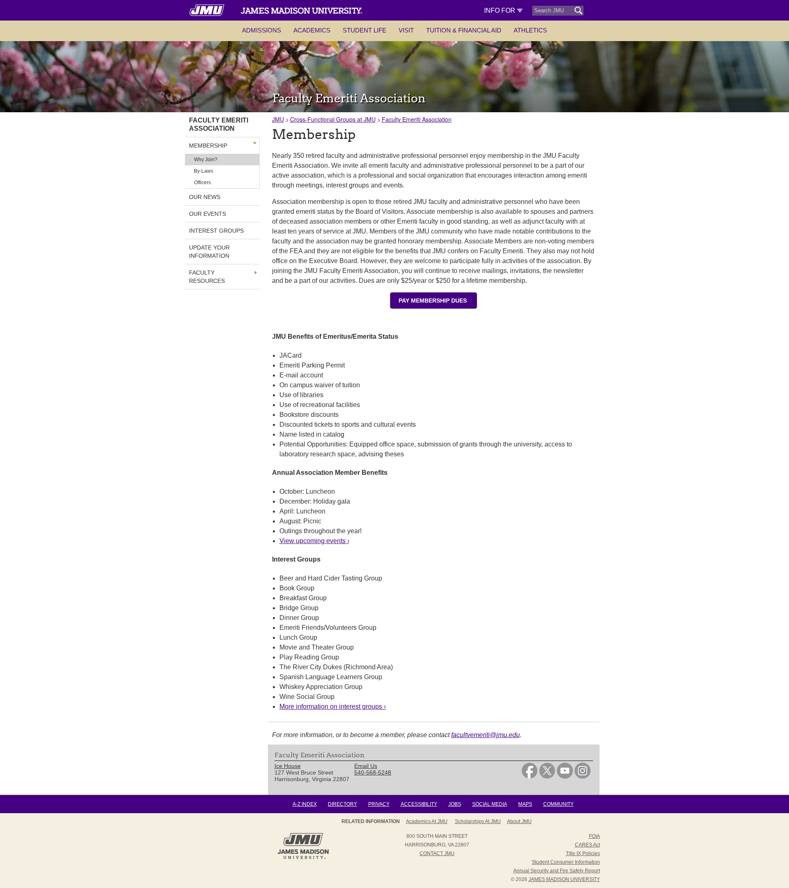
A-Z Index (305, 804)
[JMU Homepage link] (303, 858)
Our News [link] (204, 197)
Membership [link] (208, 145)
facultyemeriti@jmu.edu (485, 734)
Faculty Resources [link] (207, 276)
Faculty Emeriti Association (417, 119)
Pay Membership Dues (433, 300)
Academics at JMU (427, 821)
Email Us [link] (365, 766)
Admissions (261, 30)
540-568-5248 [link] (372, 772)
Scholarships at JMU (478, 821)
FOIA (594, 836)
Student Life (364, 30)
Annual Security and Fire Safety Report (556, 871)
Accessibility (419, 804)
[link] (529, 776)
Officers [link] (202, 182)
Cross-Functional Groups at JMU (333, 119)
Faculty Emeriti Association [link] (218, 124)
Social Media (489, 804)
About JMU (519, 821)
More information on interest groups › (332, 706)
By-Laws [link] (203, 171)
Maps (525, 804)
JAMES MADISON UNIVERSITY (564, 879)
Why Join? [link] (205, 159)
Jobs (454, 804)
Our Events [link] (207, 213)
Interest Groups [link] (216, 230)
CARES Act (587, 845)
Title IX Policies (583, 853)
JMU (278, 119)
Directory (342, 804)
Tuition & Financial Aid (463, 30)
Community (558, 804)
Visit (406, 30)
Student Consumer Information (566, 862)
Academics (311, 30)
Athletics (530, 30)
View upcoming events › (314, 540)
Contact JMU (437, 853)
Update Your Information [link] (209, 251)
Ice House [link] (288, 766)
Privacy (379, 804)
